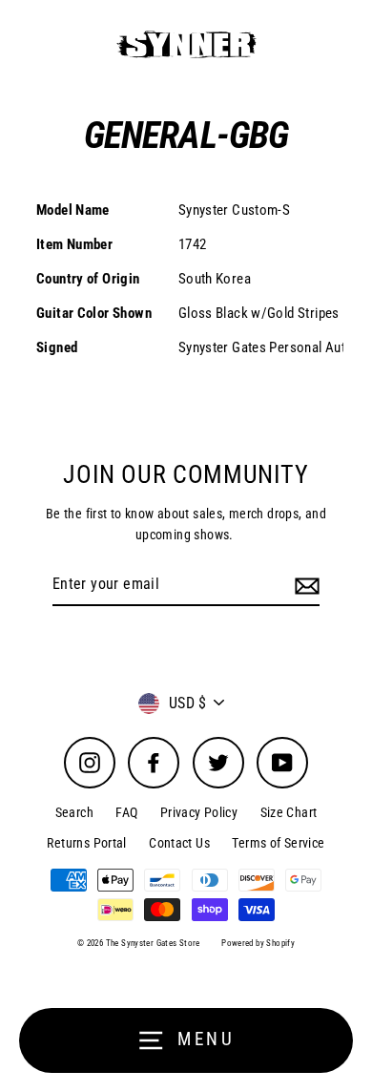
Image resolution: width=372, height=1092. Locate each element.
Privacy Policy (199, 812)
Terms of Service (278, 842)
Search (74, 812)
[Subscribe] (304, 585)
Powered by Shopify (258, 943)
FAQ (126, 812)
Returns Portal (86, 842)
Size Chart (289, 812)
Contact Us (179, 842)
